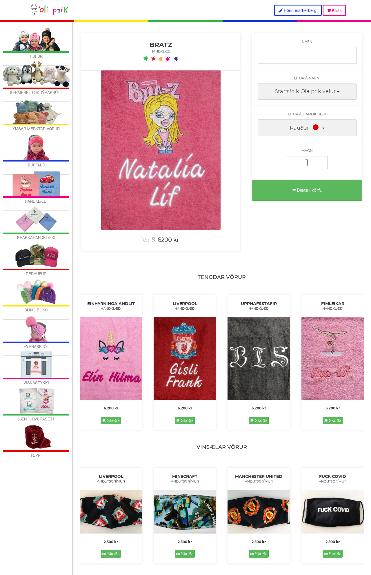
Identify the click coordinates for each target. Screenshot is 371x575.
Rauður (299, 128)
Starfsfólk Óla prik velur (305, 91)
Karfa (336, 10)
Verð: (149, 239)
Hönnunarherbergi (300, 10)
